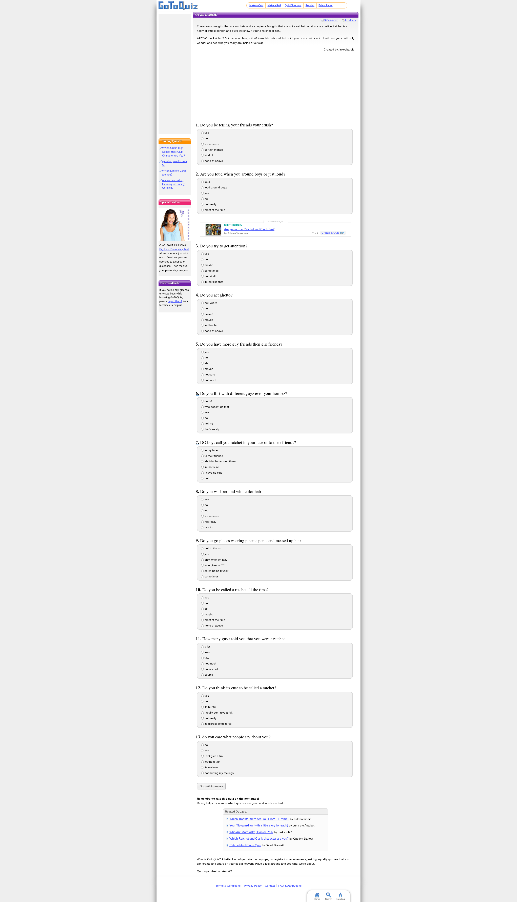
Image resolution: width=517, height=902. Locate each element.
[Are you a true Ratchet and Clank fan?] (213, 229)
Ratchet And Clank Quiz (245, 845)
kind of (208, 155)
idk (206, 363)
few (206, 657)
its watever (211, 767)
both (207, 478)
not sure (209, 374)
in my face (211, 450)
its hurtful (210, 707)
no (206, 138)
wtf (206, 510)
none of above (213, 160)
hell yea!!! (210, 302)
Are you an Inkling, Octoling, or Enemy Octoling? (173, 184)
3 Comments (331, 20)
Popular (310, 5)
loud (207, 181)
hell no (208, 423)
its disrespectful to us (217, 723)
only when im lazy (215, 559)
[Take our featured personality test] (175, 224)
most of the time (214, 209)
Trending (340, 899)
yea (206, 352)
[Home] (178, 5)
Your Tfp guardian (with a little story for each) (258, 825)
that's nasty (211, 429)
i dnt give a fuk (213, 756)
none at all (211, 669)
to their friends (213, 455)
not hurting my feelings (219, 773)
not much (210, 380)
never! (208, 314)
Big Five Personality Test (174, 249)
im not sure (211, 467)
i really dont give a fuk (218, 712)
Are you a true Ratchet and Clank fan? (249, 229)
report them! (175, 301)
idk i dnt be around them (220, 461)
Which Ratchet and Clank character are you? (259, 838)
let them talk (212, 761)
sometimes (211, 144)
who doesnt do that (216, 406)
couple (208, 674)
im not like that (213, 281)
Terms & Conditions (228, 885)
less (207, 652)
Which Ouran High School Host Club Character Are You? (173, 151)
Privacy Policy (253, 885)
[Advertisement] (275, 86)
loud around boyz (215, 187)
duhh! (208, 401)
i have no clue (213, 472)
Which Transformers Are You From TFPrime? (259, 819)
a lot (207, 646)
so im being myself (216, 570)
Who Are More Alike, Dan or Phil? (251, 832)
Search (328, 899)
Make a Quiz (256, 5)
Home (317, 899)
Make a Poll (274, 5)
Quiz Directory (293, 5)
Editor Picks (325, 5)
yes (206, 132)
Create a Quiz (330, 232)
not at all (209, 276)
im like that (211, 325)
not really (210, 204)
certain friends (213, 149)
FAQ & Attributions (290, 885)
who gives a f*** (214, 565)
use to (208, 527)
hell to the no (212, 548)
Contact (270, 885)
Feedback (350, 20)
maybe (208, 265)
